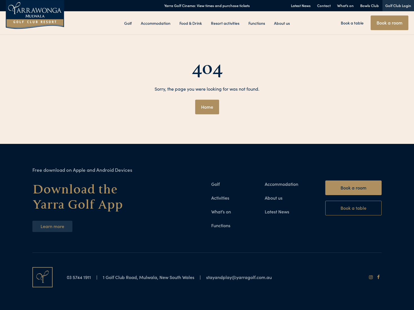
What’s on (345, 5)
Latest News (301, 5)
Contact (324, 5)
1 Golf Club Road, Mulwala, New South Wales (148, 277)
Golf (128, 23)
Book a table (352, 23)
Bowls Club (369, 5)
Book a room (389, 22)
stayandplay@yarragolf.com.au (239, 277)
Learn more (52, 226)
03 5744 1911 (79, 277)
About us (282, 23)
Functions (256, 23)
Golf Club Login (398, 5)
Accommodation (155, 23)
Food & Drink (190, 23)
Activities (220, 198)
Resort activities (225, 23)
